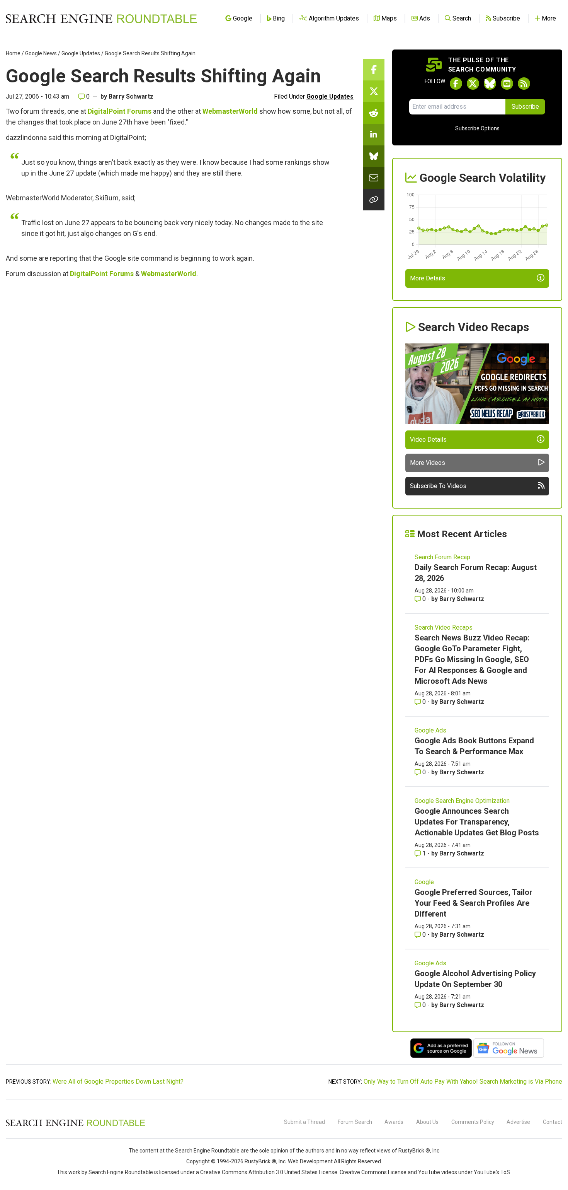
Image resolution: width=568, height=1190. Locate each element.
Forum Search (355, 1122)
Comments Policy (472, 1122)
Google (424, 882)
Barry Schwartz (131, 96)
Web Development (310, 1161)
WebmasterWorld (230, 111)
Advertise (518, 1122)
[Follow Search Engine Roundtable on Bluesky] (490, 83)
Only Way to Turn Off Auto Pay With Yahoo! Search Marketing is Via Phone (463, 1081)
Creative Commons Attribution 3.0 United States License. (269, 1172)
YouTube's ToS (492, 1172)
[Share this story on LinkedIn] (373, 134)
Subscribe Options (477, 128)
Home (13, 53)
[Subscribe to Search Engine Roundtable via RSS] (524, 83)
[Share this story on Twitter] (373, 91)
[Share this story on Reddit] (373, 113)
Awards (393, 1122)
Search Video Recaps (444, 627)
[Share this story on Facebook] (373, 69)
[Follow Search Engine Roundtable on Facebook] (456, 83)
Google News (41, 53)
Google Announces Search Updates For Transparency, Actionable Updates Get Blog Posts (477, 821)
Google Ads (430, 730)
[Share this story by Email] (373, 178)
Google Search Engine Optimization (462, 800)
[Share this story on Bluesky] (373, 156)
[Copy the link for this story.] (373, 199)
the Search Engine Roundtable (203, 1150)
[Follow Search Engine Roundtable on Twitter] (473, 83)
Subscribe (525, 106)
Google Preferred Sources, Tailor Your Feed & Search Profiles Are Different (473, 903)
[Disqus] (180, 390)
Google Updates (80, 53)
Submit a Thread (304, 1122)
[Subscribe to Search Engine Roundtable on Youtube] (507, 83)
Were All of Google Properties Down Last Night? (118, 1081)
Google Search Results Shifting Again (150, 53)
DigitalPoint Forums (119, 111)
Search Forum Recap (442, 557)
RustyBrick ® (260, 1161)
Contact (552, 1122)
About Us (427, 1122)
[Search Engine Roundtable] (75, 1125)
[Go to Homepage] (101, 18)
